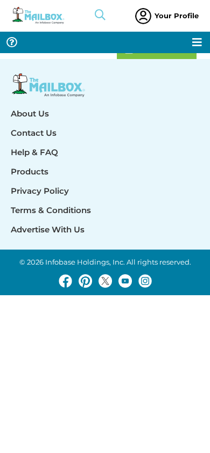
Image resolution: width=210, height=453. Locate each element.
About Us (30, 113)
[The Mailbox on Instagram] (145, 281)
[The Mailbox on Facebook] (65, 281)
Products (29, 171)
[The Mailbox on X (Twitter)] (105, 281)
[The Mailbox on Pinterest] (85, 281)
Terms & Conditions (51, 210)
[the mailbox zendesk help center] (11, 42)
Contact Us (34, 133)
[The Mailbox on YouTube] (125, 281)
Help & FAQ (34, 152)
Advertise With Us (48, 229)
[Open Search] (100, 16)
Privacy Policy (40, 191)
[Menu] (197, 42)
